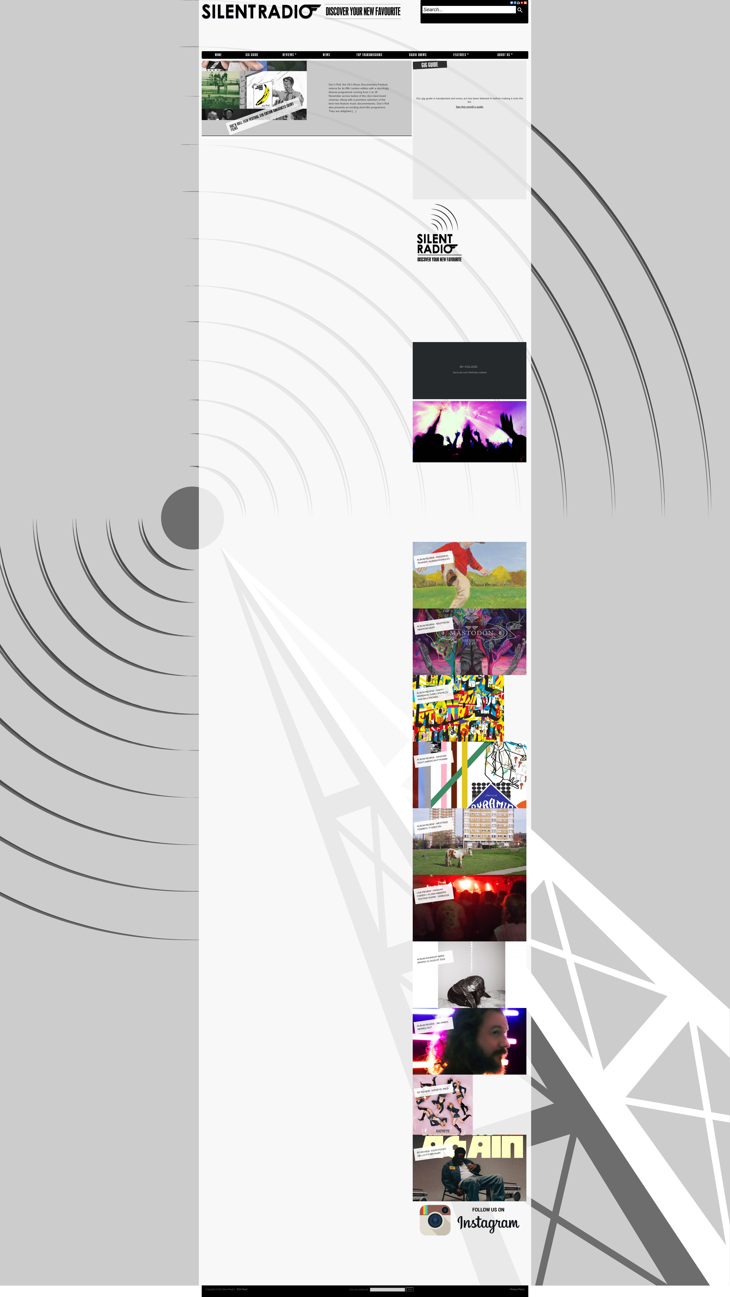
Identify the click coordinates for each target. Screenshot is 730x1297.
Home (218, 55)
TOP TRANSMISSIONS (369, 55)
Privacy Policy (517, 1289)
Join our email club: (359, 1289)
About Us (504, 55)
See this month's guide (469, 106)
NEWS (326, 55)
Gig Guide (252, 55)
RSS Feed (242, 1289)
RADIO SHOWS (418, 55)
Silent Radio (309, 25)
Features (459, 55)
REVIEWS (288, 55)
